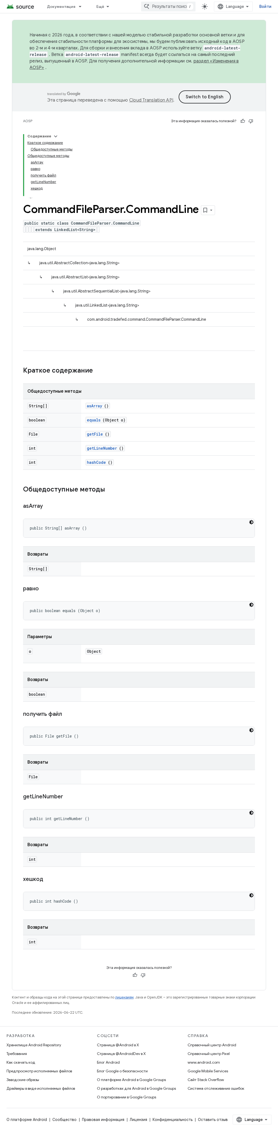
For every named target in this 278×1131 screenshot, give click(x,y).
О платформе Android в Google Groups (131, 1079)
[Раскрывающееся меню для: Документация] (82, 6)
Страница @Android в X (118, 1044)
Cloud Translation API (151, 100)
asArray (94, 405)
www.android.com (204, 1062)
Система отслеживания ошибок (216, 1088)
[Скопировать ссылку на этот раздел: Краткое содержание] (99, 371)
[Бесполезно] (251, 121)
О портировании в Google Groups (126, 1097)
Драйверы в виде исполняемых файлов (41, 1088)
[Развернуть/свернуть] (55, 136)
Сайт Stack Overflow (206, 1079)
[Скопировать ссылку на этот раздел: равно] (45, 589)
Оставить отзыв (213, 1119)
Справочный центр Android (212, 1044)
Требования (17, 1053)
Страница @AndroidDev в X (121, 1053)
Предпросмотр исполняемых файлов (39, 1071)
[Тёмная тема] (251, 522)
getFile (95, 434)
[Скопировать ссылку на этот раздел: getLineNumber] (69, 797)
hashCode (96, 462)
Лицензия (138, 1119)
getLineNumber (102, 448)
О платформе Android (27, 1119)
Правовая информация (103, 1119)
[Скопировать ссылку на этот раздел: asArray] (49, 506)
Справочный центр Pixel (209, 1053)
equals (93, 420)
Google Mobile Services (208, 1071)
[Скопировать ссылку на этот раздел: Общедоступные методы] (110, 490)
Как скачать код (21, 1062)
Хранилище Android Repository (34, 1044)
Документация (61, 6)
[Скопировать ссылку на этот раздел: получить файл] (68, 714)
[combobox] (168, 6)
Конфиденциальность (172, 1119)
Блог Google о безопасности (122, 1071)
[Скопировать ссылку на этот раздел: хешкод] (50, 879)
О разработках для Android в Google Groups (136, 1088)
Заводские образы (23, 1079)
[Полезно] (243, 121)
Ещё (100, 6)
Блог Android (108, 1062)
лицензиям (124, 997)
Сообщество (64, 1119)
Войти (265, 6)
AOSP (27, 121)
